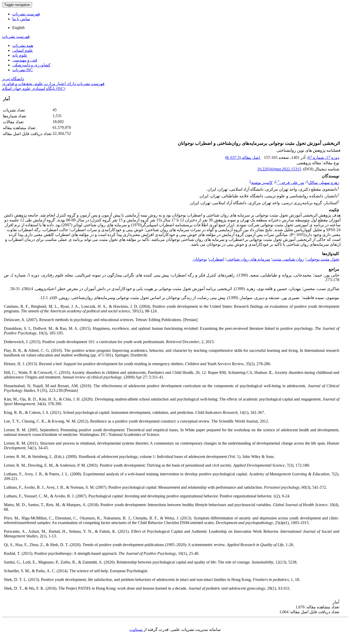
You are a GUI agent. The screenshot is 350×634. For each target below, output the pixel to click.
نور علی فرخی (291, 182)
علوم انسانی (22, 50)
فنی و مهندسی (24, 60)
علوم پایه (19, 55)
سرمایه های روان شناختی (248, 259)
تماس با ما (21, 19)
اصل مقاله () (243, 157)
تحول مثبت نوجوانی (322, 259)
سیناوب (135, 629)
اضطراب (216, 259)
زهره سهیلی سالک (323, 182)
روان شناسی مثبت (288, 259)
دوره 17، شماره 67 (323, 157)
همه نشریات (22, 45)
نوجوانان (200, 259)
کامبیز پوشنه (262, 182)
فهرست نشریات (26, 14)
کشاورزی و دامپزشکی (31, 65)
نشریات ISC (22, 70)
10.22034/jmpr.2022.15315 (279, 169)
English (18, 27)
